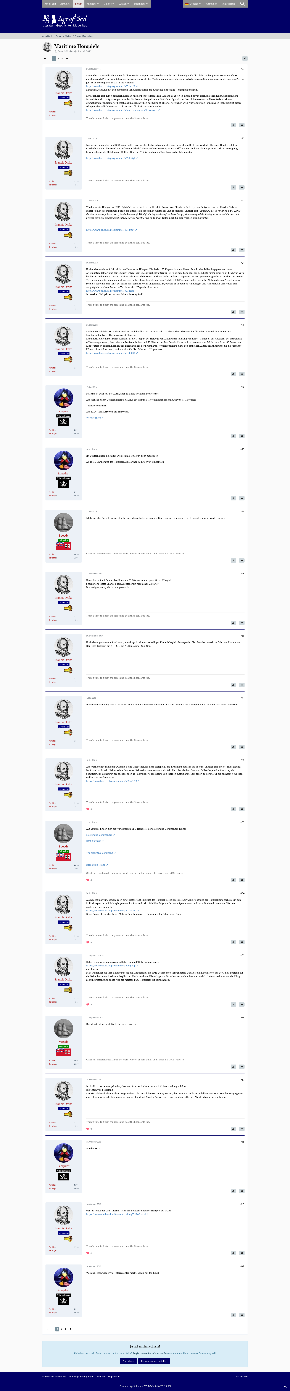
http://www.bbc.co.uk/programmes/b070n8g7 (110, 158)
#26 (242, 387)
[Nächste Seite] (67, 58)
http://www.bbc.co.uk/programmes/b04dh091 (110, 353)
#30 (242, 635)
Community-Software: (145, 1386)
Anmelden (211, 3)
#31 (242, 698)
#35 (242, 955)
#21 (242, 68)
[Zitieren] (242, 125)
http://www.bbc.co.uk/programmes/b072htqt (110, 229)
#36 (242, 1017)
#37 (242, 1079)
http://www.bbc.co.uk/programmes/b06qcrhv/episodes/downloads (121, 110)
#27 (242, 449)
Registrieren (228, 3)
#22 (242, 138)
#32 (242, 760)
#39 (242, 1204)
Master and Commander (99, 834)
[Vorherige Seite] (45, 58)
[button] (193, 4)
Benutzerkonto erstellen (154, 1361)
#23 (242, 200)
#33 (242, 822)
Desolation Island (95, 864)
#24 (242, 262)
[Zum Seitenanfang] (285, 1386)
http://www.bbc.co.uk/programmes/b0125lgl (110, 290)
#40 (242, 1266)
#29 (242, 573)
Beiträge (52, 115)
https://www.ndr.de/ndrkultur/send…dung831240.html (116, 1214)
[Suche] (242, 4)
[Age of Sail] (145, 20)
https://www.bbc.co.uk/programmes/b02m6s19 (111, 781)
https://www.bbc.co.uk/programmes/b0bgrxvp (110, 965)
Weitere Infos (93, 417)
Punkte (52, 111)
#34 (242, 893)
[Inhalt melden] (233, 125)
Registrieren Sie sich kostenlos (150, 1353)
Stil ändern (242, 1376)
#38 (242, 1141)
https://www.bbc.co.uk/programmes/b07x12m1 (111, 910)
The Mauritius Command (99, 852)
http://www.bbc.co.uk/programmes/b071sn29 (110, 86)
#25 (242, 324)
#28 (242, 511)
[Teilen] (245, 58)
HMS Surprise (93, 840)
